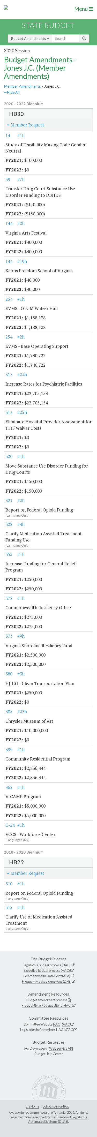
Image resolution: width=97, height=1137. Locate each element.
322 (8, 524)
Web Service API (61, 1048)
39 (7, 179)
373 (8, 636)
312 (8, 907)
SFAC (66, 1024)
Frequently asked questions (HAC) (47, 1005)
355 (8, 554)
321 (8, 500)
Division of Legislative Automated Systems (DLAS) (57, 1119)
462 (8, 787)
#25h (22, 412)
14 (7, 135)
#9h (21, 636)
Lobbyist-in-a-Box (56, 1106)
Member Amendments (22, 86)
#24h (22, 375)
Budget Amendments (29, 38)
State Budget (48, 25)
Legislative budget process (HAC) (47, 965)
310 (8, 884)
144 (8, 223)
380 (8, 674)
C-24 (10, 825)
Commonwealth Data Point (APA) (46, 976)
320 (8, 456)
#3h (21, 674)
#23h (22, 711)
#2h (21, 223)
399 (8, 749)
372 (8, 598)
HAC (56, 1024)
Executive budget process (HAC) (47, 970)
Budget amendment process (46, 1000)
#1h (21, 135)
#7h (21, 179)
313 (8, 375)
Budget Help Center (48, 1054)
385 (8, 711)
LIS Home (32, 1106)
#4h (21, 524)
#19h (22, 261)
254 (8, 299)
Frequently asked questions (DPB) (46, 981)
